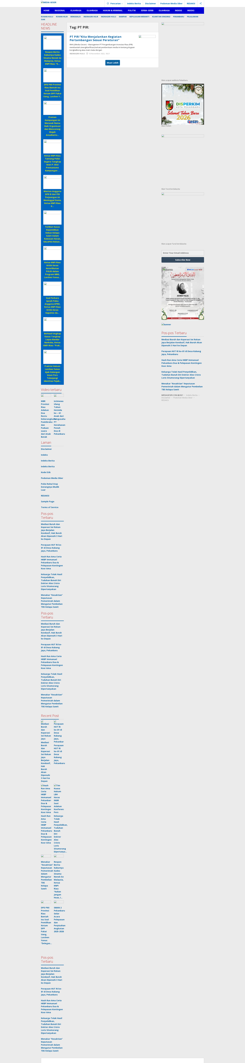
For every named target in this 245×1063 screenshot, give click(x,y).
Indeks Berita (48, 460)
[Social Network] (200, 3)
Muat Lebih (112, 62)
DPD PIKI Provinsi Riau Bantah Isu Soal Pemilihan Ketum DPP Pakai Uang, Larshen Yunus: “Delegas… (46, 925)
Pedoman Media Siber (52, 478)
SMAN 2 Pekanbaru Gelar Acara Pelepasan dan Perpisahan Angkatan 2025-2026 (59, 919)
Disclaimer (46, 449)
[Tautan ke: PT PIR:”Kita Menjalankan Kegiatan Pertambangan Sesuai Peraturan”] (147, 41)
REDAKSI (45, 495)
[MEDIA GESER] (48, 2)
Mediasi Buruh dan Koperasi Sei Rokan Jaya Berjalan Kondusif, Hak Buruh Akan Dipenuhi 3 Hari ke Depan (181, 342)
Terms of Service (49, 507)
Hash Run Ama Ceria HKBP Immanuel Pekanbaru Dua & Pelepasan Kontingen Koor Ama (52, 562)
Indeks (44, 454)
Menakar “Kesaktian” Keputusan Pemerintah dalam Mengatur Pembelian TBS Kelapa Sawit (52, 601)
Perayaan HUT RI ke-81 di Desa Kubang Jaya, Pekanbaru (51, 547)
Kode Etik (46, 472)
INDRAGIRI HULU (77, 53)
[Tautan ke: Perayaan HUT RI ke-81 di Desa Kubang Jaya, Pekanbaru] (59, 731)
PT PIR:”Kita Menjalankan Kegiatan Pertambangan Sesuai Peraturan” (96, 38)
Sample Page (47, 501)
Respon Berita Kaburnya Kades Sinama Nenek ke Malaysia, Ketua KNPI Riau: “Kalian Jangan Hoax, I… (59, 879)
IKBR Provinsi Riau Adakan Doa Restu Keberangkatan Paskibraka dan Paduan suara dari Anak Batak (49, 419)
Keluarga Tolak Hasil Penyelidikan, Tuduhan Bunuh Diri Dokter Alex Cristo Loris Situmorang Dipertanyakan (181, 374)
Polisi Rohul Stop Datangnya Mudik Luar (50, 487)
